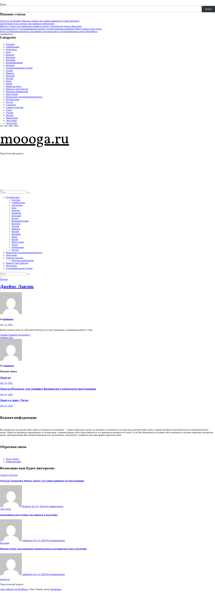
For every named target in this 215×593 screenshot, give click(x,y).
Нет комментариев (54, 506)
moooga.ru (34, 140)
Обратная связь (13, 461)
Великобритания (14, 62)
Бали (8, 52)
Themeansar (55, 589)
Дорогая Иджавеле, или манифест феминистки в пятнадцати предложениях (48, 388)
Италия (9, 78)
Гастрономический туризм (19, 68)
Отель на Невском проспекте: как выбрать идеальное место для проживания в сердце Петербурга (48, 31)
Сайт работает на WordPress (14, 589)
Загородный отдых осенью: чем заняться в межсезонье (27, 23)
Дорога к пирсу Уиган (14, 400)
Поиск (3, 4)
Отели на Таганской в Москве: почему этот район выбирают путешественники (39, 21)
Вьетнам (10, 65)
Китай (9, 83)
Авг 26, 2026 (38, 506)
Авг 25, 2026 (39, 540)
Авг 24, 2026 (39, 574)
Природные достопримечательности (24, 97)
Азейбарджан (12, 47)
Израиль (10, 73)
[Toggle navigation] (1, 190)
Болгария (10, 57)
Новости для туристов (17, 89)
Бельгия (10, 55)
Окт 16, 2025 (6, 383)
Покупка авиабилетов (17, 91)
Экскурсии (11, 123)
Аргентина (11, 49)
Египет (9, 70)
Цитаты (10, 115)
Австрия (10, 44)
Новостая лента (13, 86)
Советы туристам (14, 107)
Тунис (9, 110)
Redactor (26, 506)
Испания (10, 76)
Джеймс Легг (6, 337)
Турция (9, 112)
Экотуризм (11, 120)
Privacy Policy (12, 459)
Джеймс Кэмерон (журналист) (15, 335)
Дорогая (5, 377)
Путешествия (12, 99)
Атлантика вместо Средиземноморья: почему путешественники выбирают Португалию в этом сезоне (51, 29)
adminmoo (8, 319)
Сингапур (11, 105)
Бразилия (10, 60)
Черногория (12, 118)
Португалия (12, 94)
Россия (9, 102)
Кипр (8, 81)
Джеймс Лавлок (17, 286)
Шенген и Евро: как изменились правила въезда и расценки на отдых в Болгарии (41, 26)
